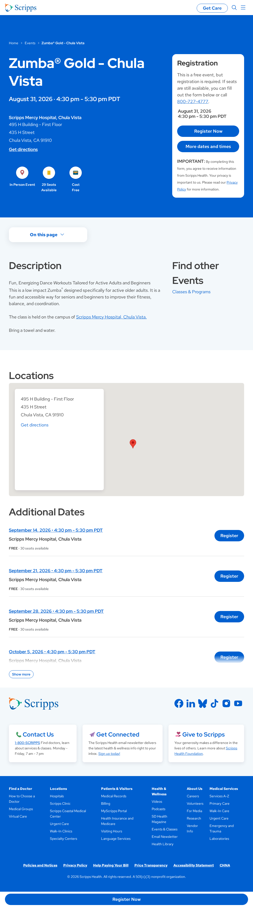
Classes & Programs (191, 292)
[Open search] (234, 8)
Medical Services (224, 788)
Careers (193, 796)
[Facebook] (179, 703)
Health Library (162, 844)
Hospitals (57, 796)
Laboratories (219, 838)
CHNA (225, 865)
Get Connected (117, 734)
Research (194, 818)
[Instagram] (226, 703)
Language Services (115, 838)
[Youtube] (238, 703)
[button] (133, 443)
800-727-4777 (192, 101)
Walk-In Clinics (61, 831)
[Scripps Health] (20, 7)
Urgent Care (59, 824)
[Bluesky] (203, 703)
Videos (157, 801)
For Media (194, 811)
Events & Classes (164, 829)
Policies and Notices (40, 865)
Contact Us (38, 734)
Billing (105, 803)
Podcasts (158, 809)
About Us (194, 788)
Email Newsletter (165, 836)
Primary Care (220, 803)
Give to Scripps (203, 734)
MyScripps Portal (114, 811)
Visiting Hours (111, 831)
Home (13, 43)
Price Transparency (151, 865)
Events (30, 43)
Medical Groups (21, 809)
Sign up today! (109, 753)
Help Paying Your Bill (110, 865)
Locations (58, 788)
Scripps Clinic (60, 803)
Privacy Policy (75, 865)
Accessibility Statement (193, 865)
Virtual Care (18, 816)
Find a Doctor (20, 788)
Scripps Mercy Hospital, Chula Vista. (111, 317)
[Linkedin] (191, 703)
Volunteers (195, 803)
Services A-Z (219, 796)
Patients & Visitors (116, 788)
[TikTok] (214, 703)
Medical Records (113, 796)
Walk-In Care (219, 811)
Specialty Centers (63, 838)
